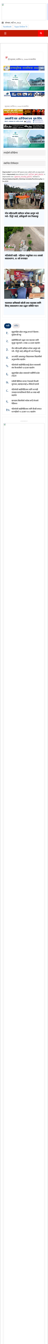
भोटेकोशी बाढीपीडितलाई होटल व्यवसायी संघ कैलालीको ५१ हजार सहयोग (26, 366)
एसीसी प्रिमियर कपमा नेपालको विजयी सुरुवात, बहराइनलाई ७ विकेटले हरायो (25, 383)
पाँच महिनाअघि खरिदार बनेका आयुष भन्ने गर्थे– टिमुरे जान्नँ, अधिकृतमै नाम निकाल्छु (26, 350)
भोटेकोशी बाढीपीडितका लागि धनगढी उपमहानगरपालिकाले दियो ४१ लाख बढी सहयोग (26, 392)
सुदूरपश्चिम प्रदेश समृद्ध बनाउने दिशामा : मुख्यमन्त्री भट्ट (25, 333)
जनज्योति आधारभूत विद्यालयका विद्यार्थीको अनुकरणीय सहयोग (27, 358)
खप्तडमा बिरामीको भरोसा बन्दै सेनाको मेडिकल (25, 402)
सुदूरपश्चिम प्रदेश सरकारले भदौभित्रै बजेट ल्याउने (26, 374)
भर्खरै (7, 325)
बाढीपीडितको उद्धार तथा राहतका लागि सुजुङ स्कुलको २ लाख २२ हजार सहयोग (26, 341)
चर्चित (16, 325)
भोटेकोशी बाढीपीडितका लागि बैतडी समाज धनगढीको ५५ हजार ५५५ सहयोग (26, 410)
